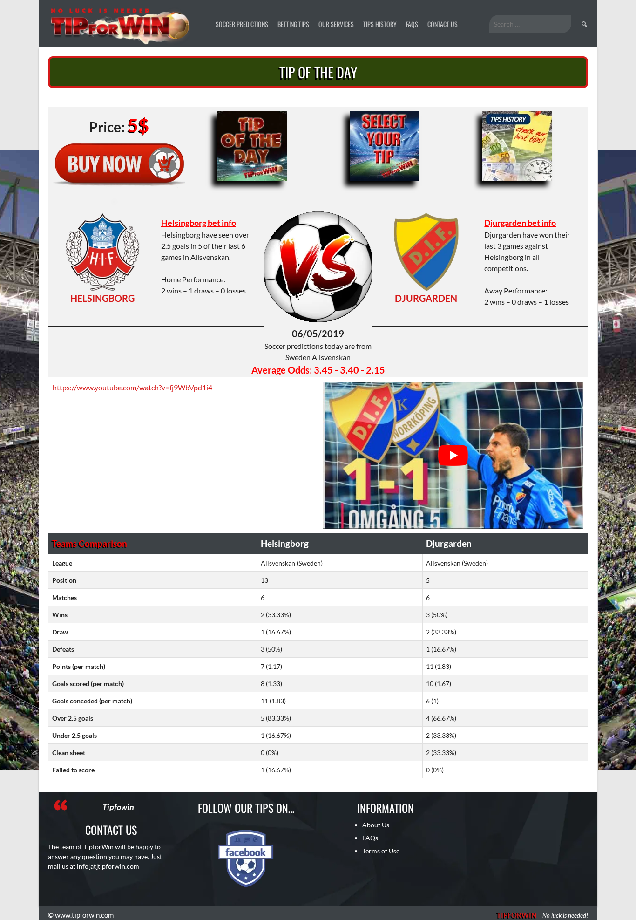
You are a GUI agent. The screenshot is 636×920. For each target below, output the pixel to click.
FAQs (412, 24)
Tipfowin (118, 807)
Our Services (336, 24)
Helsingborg (102, 298)
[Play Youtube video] (453, 455)
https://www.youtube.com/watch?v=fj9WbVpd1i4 (132, 387)
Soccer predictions (242, 24)
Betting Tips (293, 24)
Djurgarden (426, 298)
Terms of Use (380, 851)
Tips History (380, 24)
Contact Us (442, 24)
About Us (375, 825)
